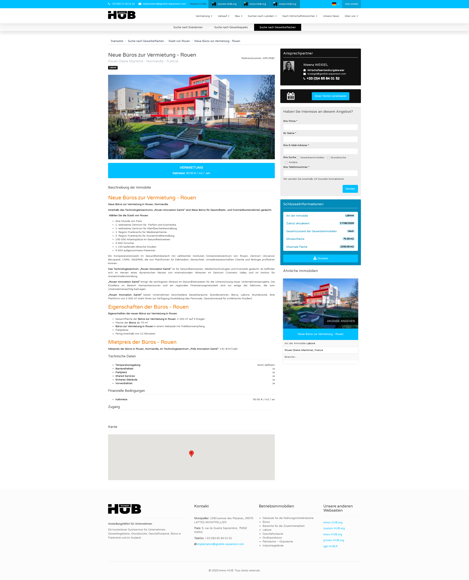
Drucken (322, 258)
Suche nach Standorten (188, 27)
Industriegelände (273, 545)
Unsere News (331, 16)
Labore (267, 529)
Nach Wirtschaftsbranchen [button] (299, 16)
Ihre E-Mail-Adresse (295, 145)
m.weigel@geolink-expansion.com (326, 73)
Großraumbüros (272, 537)
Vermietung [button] (203, 16)
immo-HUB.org (332, 522)
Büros (266, 522)
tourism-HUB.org (227, 4)
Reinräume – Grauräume (278, 541)
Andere (293, 162)
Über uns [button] (350, 16)
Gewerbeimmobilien (312, 157)
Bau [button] (238, 16)
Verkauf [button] (223, 16)
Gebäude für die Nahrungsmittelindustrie (288, 518)
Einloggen (351, 4)
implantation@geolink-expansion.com (164, 3)
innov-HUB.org (258, 4)
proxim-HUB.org (333, 540)
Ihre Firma (289, 121)
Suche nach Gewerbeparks (231, 27)
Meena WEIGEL (315, 65)
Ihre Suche (289, 157)
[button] (335, 4)
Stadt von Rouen (179, 41)
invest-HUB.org (287, 4)
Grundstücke (338, 157)
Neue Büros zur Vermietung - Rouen (321, 334)
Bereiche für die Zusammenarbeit (284, 526)
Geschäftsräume (273, 533)
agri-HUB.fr (330, 546)
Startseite (117, 41)
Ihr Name (288, 133)
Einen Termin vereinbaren (330, 96)
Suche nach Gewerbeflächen (278, 27)
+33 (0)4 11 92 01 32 (123, 3)
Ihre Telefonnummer (295, 167)
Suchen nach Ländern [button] (261, 16)
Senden (350, 188)
